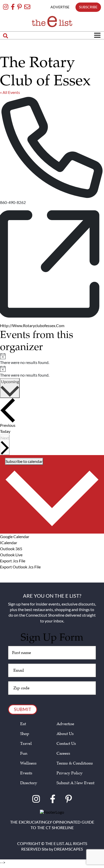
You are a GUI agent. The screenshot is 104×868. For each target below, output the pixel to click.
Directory (28, 783)
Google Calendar (14, 536)
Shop (24, 733)
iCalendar (8, 542)
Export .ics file (12, 560)
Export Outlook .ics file (20, 566)
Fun (23, 753)
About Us (65, 733)
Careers (63, 753)
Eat (23, 724)
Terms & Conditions (75, 763)
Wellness (28, 763)
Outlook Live (11, 554)
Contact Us (66, 743)
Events (26, 773)
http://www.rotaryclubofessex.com (32, 325)
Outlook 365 (11, 548)
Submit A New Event (75, 783)
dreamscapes (68, 849)
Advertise (65, 724)
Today (5, 431)
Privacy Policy (70, 773)
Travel (26, 743)
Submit (22, 709)
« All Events (10, 92)
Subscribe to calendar (24, 461)
